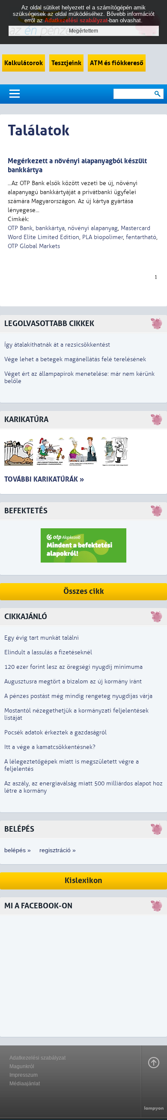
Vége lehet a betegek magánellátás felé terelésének (75, 359)
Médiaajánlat (24, 1084)
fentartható (141, 237)
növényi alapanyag (93, 228)
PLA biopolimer (102, 237)
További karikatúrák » (44, 479)
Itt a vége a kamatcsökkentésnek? (49, 747)
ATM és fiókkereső (116, 63)
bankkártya (50, 228)
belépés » (17, 850)
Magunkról (21, 1066)
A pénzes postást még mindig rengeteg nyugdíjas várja (78, 696)
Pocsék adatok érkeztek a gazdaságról (55, 732)
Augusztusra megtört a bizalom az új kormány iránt (73, 681)
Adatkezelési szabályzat (37, 1058)
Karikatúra (26, 419)
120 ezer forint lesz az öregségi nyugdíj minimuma (73, 667)
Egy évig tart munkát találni (41, 637)
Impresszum (23, 1075)
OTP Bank (20, 228)
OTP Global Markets (34, 246)
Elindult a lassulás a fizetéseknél (48, 652)
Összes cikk (83, 591)
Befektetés (26, 510)
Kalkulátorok (23, 63)
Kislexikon (83, 880)
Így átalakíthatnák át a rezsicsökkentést (57, 344)
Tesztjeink (66, 63)
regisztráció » (57, 850)
